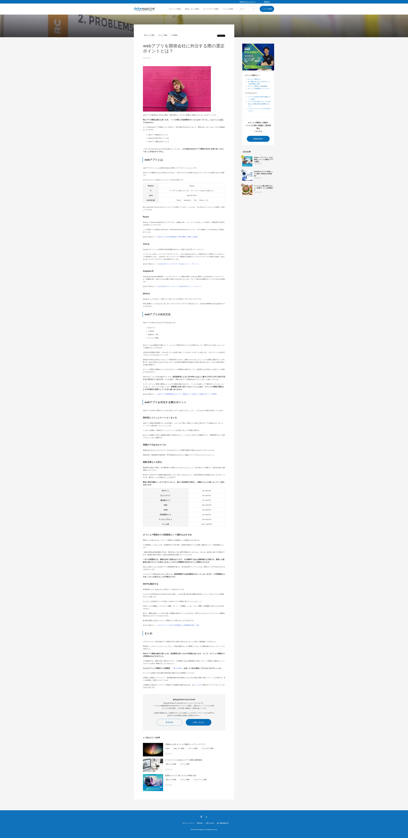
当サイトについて (188, 823)
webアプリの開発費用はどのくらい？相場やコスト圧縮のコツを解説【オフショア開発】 (187, 394)
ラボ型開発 (174, 35)
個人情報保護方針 (223, 823)
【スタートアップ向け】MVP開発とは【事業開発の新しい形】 (179, 625)
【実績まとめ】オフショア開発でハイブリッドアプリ (185, 744)
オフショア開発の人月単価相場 (257, 86)
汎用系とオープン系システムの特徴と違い (181, 775)
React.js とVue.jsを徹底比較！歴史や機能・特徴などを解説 (178, 237)
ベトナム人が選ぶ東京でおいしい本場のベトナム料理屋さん (263, 188)
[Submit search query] (253, 8)
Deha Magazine (145, 9)
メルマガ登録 (267, 9)
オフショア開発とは (254, 79)
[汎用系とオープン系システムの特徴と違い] (153, 782)
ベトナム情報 (228, 9)
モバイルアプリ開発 (211, 9)
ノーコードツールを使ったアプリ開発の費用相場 (183, 760)
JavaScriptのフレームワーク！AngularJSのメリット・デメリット (180, 286)
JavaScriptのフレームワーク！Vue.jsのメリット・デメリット (178, 264)
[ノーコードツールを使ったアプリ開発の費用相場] (153, 765)
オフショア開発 (175, 9)
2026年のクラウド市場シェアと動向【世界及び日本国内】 (263, 174)
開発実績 (169, 722)
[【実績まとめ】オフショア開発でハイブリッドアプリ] (153, 749)
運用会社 (267, 2)
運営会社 (200, 823)
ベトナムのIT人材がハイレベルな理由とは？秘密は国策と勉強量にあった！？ (259, 104)
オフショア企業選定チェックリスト (259, 88)
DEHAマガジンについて (247, 2)
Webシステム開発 (192, 9)
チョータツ (178, 668)
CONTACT (258, 139)
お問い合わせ (198, 722)
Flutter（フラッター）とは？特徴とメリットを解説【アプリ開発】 (264, 159)
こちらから (198, 685)
